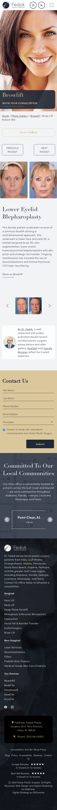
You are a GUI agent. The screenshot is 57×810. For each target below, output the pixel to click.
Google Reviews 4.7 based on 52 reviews (26, 766)
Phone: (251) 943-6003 (30, 736)
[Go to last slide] (4, 166)
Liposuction (11, 618)
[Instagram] (14, 706)
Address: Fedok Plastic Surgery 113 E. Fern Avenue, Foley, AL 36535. (27, 726)
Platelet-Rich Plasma (17, 661)
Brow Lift (9, 632)
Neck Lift (9, 605)
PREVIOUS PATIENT (12, 149)
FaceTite (9, 694)
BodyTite (9, 685)
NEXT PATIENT (44, 149)
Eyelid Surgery (13, 628)
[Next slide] (53, 166)
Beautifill (9, 680)
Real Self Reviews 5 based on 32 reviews (25, 775)
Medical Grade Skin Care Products (25, 665)
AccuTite (9, 699)
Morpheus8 (11, 689)
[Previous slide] (7, 306)
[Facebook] (7, 706)
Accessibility (25, 755)
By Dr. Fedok (25, 329)
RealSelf (32, 348)
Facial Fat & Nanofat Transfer (21, 623)
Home (5, 115)
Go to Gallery (29, 132)
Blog (7, 755)
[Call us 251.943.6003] (42, 5)
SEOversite (38, 792)
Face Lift (9, 600)
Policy (14, 755)
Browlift (35, 115)
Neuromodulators (14, 652)
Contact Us (15, 381)
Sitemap (37, 755)
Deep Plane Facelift (16, 609)
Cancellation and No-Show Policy (28, 749)
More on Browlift (12, 274)
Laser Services (13, 647)
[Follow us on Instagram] (33, 5)
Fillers (7, 656)
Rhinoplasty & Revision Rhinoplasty (25, 614)
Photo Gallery (19, 115)
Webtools (30, 789)
